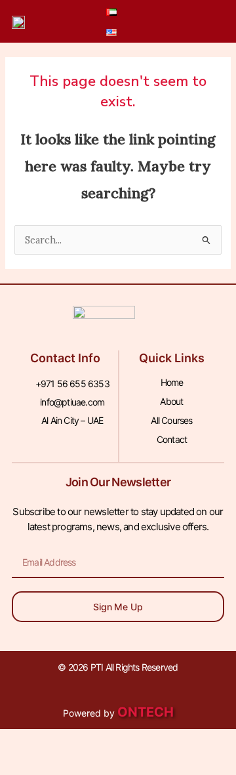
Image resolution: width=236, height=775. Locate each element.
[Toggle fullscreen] (81, 742)
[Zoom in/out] (26, 742)
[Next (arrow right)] (81, 765)
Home (172, 382)
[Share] (136, 742)
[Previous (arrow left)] (26, 765)
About (171, 401)
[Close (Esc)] (191, 742)
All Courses (171, 420)
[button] (172, 21)
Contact (172, 439)
